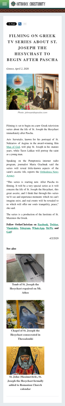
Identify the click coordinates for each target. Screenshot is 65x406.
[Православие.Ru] (28, 4)
